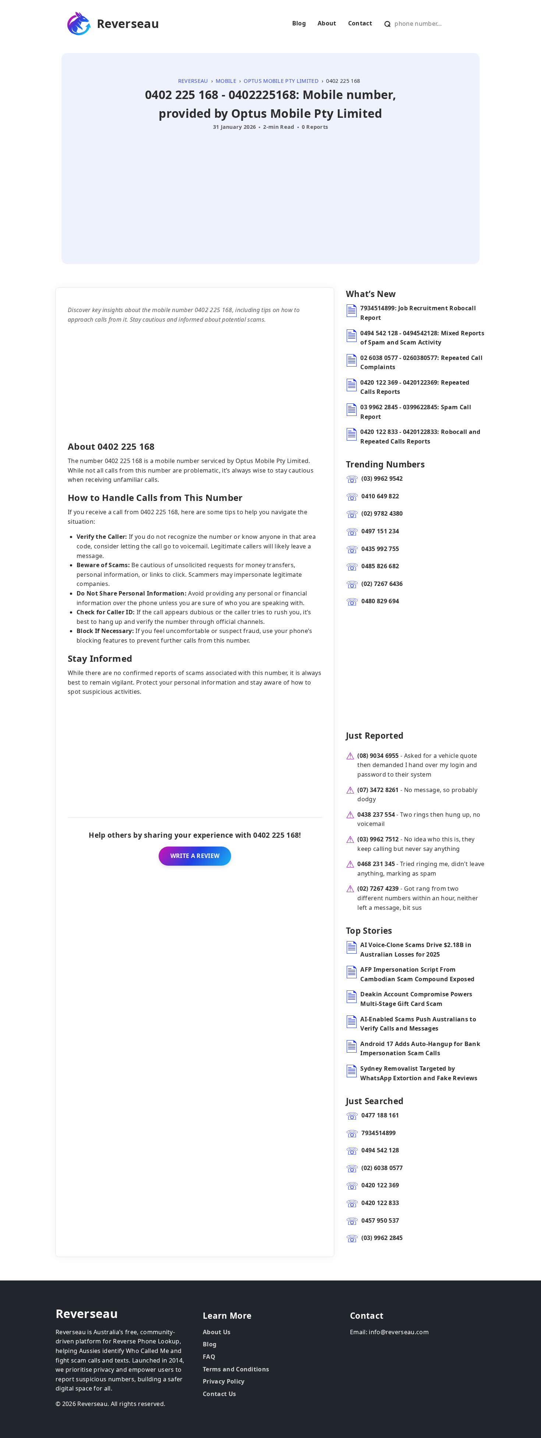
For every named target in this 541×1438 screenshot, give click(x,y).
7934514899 (378, 1133)
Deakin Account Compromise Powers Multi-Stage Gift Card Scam (416, 999)
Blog (299, 23)
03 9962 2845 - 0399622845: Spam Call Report (415, 412)
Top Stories (369, 930)
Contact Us (219, 1394)
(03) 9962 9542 (382, 478)
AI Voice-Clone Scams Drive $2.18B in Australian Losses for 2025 (415, 949)
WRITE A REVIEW (194, 856)
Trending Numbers (385, 464)
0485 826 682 (380, 566)
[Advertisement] (270, 188)
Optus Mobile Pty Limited (281, 80)
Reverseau (128, 23)
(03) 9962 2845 (382, 1238)
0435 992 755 (380, 549)
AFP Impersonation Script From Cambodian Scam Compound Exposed (417, 974)
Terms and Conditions (236, 1369)
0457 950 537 (380, 1220)
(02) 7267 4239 (378, 888)
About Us (217, 1332)
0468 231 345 (376, 864)
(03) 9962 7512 (378, 839)
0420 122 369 (380, 1185)
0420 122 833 (380, 1203)
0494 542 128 (380, 1150)
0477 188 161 (380, 1115)
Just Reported (374, 735)
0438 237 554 (376, 814)
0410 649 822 (380, 496)
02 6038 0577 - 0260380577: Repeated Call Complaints (421, 362)
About (327, 23)
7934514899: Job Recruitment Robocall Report (418, 313)
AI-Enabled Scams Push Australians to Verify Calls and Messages (418, 1024)
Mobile (226, 80)
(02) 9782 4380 (382, 513)
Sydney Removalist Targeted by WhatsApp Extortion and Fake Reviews (418, 1073)
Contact (360, 23)
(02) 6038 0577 (382, 1168)
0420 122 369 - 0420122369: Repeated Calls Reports (414, 387)
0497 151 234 (380, 531)
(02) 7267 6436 (382, 584)
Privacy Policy (223, 1381)
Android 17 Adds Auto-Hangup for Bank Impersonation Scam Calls (420, 1048)
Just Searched (374, 1101)
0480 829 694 (380, 601)
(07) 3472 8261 (378, 790)
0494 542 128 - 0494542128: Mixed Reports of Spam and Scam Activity (422, 338)
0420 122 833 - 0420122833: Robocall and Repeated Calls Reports (420, 436)
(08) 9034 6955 (378, 756)
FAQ (209, 1357)
